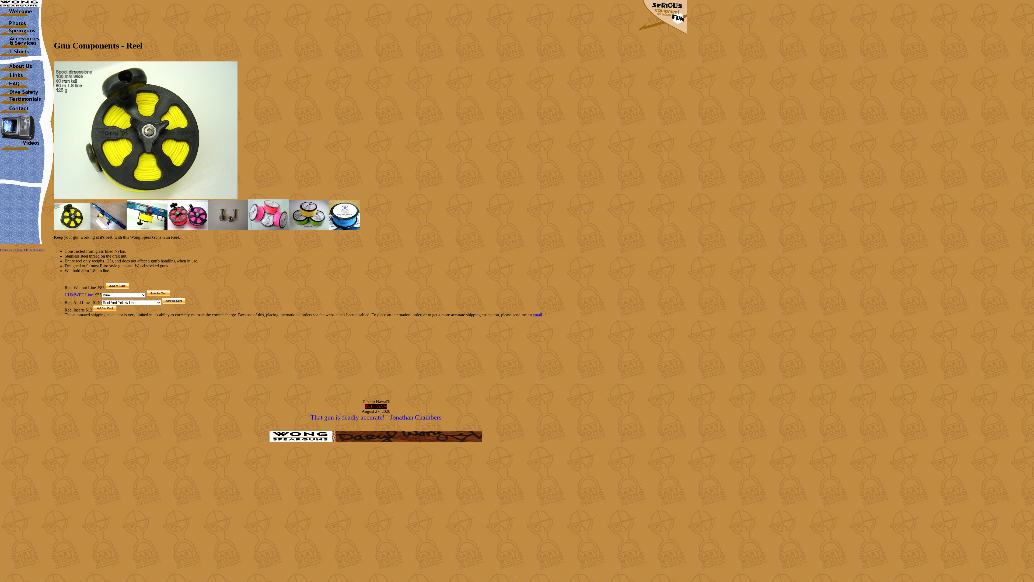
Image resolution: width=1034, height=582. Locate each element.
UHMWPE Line (79, 295)
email (537, 315)
